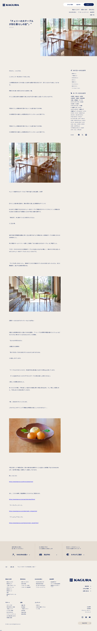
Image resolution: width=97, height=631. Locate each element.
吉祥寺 (81, 96)
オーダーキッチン (79, 114)
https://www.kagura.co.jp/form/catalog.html (21, 481)
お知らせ (38, 605)
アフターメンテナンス (40, 587)
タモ (72, 120)
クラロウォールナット (76, 127)
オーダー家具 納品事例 (55, 583)
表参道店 (23, 607)
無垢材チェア (9, 583)
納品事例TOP (53, 581)
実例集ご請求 (9, 617)
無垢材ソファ (9, 589)
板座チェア (82, 109)
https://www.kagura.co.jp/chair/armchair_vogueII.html (23, 523)
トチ (84, 122)
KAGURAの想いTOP (40, 581)
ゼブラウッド (77, 126)
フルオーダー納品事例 (25, 587)
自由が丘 (77, 96)
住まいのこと (74, 86)
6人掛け (73, 103)
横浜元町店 (23, 614)
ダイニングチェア (75, 109)
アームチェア (79, 111)
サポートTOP (9, 605)
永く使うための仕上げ (40, 585)
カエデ (82, 127)
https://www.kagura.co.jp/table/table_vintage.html (23, 511)
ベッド (77, 113)
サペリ (84, 120)
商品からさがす (10, 581)
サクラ (83, 124)
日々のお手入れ (10, 612)
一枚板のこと (74, 75)
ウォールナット (74, 116)
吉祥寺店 (23, 610)
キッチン (73, 114)
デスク (73, 113)
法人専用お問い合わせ (11, 615)
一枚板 (81, 105)
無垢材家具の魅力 (39, 583)
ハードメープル (74, 118)
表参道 (73, 96)
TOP (6, 566)
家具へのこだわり (25, 581)
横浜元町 (73, 98)
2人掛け (77, 103)
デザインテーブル (10, 587)
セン (75, 124)
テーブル (81, 100)
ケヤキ (79, 124)
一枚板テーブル (74, 107)
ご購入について (10, 608)
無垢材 (77, 98)
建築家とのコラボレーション (55, 586)
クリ (72, 129)
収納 (7, 592)
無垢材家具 (82, 98)
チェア (80, 107)
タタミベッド (82, 113)
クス (72, 124)
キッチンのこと (75, 84)
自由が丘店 (23, 612)
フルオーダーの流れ (25, 585)
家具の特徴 (23, 583)
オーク (83, 118)
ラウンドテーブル (75, 105)
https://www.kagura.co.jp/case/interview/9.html (22, 499)
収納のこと (74, 82)
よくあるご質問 (10, 610)
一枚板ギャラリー (25, 608)
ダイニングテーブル (75, 101)
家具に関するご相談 (11, 607)
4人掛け (81, 101)
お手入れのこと (75, 77)
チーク (73, 122)
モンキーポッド (78, 122)
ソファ (85, 111)
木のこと (73, 79)
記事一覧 (12, 566)
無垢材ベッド (9, 590)
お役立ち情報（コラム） (41, 607)
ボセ (72, 126)
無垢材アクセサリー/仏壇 (11, 595)
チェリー (80, 116)
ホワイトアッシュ (78, 120)
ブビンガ (79, 129)
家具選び (76, 100)
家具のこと (74, 73)
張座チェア (74, 111)
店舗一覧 (23, 605)
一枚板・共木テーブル (11, 585)
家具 (72, 100)
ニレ (75, 129)
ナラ (79, 118)
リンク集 (38, 608)
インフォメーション (76, 88)
